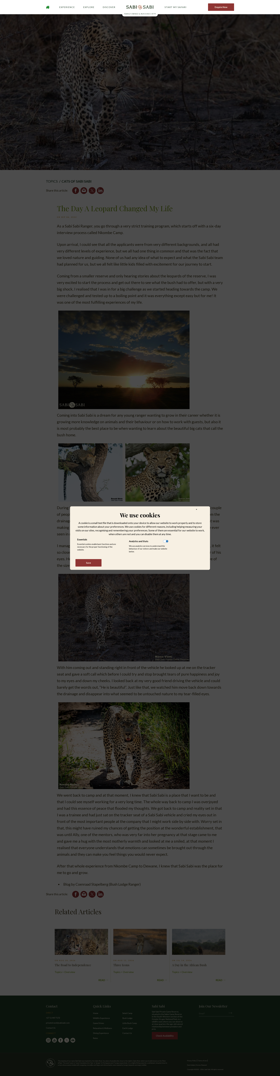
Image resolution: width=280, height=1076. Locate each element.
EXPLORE (88, 7)
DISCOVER (109, 7)
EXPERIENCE (67, 7)
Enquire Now (221, 7)
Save (88, 562)
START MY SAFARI (175, 7)
